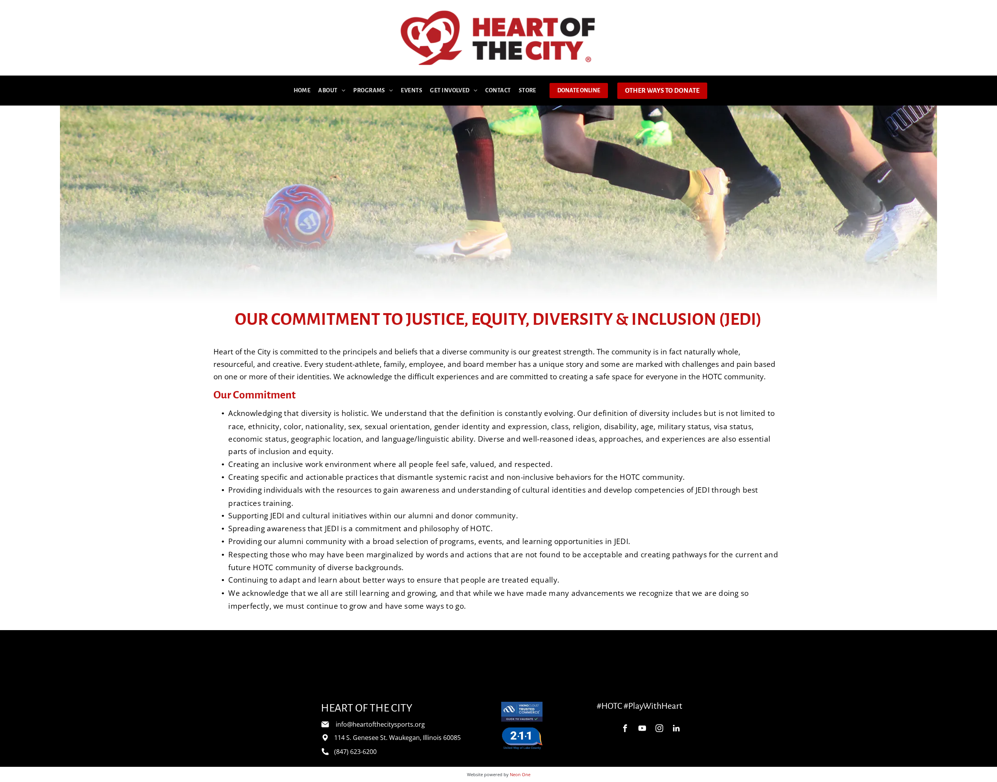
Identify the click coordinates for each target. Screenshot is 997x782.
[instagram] (659, 729)
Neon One (520, 774)
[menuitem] (302, 90)
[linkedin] (676, 729)
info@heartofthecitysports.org (380, 724)
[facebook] (625, 729)
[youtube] (642, 729)
